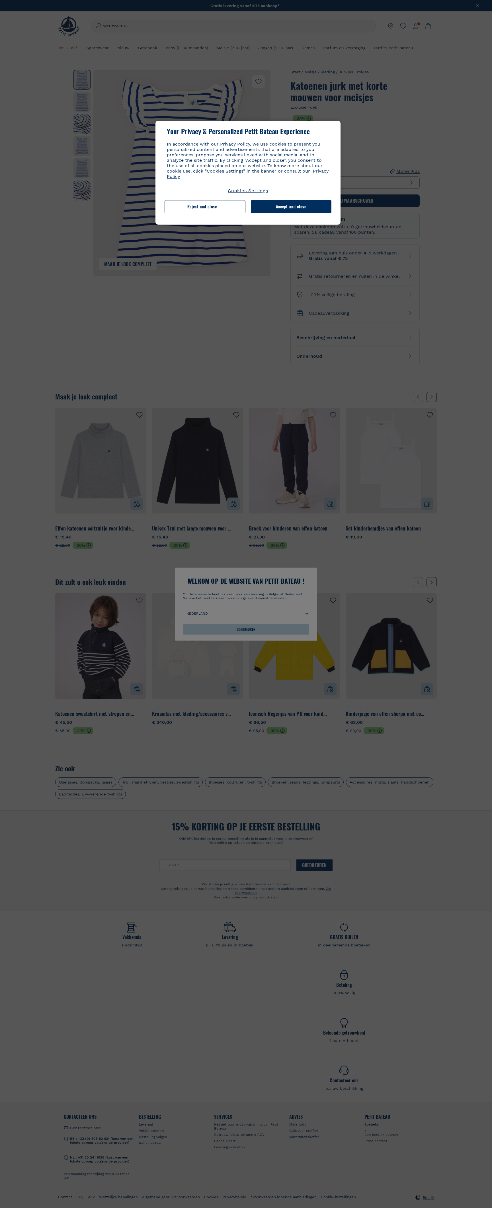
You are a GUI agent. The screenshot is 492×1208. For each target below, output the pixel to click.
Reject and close (202, 207)
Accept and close (291, 207)
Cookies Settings (248, 190)
